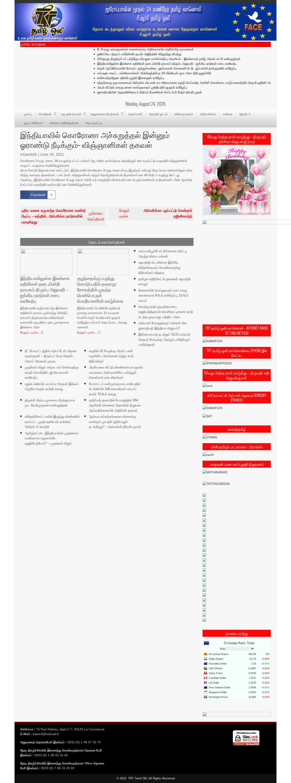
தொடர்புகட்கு (93, 122)
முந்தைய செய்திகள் (63, 216)
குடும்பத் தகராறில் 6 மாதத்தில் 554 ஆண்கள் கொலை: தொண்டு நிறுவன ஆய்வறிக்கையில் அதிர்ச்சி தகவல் (115, 405)
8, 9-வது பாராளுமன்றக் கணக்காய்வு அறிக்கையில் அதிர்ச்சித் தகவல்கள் (135, 49)
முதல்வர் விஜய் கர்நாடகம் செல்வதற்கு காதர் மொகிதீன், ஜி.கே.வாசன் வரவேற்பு (52, 372)
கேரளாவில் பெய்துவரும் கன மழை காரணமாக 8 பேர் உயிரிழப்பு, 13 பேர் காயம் (163, 295)
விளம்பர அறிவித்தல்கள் (64, 122)
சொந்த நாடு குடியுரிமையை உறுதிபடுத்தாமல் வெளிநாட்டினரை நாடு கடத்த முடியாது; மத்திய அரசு (165, 312)
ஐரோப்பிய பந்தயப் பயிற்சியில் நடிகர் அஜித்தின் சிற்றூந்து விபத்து (129, 54)
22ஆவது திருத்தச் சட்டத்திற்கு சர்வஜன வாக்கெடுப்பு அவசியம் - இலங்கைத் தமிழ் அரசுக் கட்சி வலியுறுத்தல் (158, 59)
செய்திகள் (45, 113)
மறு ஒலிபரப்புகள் (71, 113)
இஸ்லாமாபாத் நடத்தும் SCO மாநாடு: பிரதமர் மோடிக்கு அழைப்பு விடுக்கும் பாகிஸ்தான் (164, 339)
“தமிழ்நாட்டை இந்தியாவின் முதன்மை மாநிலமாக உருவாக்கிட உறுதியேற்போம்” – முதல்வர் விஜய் (51, 438)
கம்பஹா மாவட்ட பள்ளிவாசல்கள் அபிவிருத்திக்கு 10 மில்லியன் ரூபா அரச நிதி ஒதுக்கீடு (144, 73)
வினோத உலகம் (184, 113)
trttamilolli (28, 154)
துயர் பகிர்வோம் (33, 122)
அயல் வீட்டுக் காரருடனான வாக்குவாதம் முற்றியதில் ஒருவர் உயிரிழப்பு (132, 87)
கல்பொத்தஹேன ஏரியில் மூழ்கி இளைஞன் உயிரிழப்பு (120, 78)
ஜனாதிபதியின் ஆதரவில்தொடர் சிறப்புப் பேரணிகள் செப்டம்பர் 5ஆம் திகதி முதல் (139, 92)
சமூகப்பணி (135, 113)
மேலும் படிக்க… (30, 332)
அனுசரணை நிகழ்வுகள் (104, 113)
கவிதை (227, 113)
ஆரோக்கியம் (208, 113)
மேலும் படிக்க (155, 213)
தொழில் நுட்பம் (158, 113)
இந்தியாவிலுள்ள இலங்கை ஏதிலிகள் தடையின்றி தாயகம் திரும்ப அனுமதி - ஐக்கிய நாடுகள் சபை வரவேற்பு (156, 63)
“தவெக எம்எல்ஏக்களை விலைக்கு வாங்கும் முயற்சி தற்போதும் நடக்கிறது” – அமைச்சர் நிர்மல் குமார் (115, 422)
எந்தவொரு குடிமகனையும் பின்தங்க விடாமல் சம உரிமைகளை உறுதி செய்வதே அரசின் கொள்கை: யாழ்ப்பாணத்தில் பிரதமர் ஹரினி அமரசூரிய (179, 82)
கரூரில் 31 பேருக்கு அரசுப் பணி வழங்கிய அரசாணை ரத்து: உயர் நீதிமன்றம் (111, 356)
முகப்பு (28, 113)
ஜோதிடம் (245, 113)
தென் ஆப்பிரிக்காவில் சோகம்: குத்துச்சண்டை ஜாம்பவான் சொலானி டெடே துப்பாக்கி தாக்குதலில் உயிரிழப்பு (156, 68)
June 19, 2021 (52, 154)
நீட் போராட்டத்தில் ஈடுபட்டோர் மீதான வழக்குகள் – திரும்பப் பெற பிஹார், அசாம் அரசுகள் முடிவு (51, 356)
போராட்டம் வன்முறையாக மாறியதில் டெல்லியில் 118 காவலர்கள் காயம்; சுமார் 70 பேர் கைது (114, 389)
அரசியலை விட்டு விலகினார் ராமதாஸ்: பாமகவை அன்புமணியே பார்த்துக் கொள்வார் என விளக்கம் (116, 372)
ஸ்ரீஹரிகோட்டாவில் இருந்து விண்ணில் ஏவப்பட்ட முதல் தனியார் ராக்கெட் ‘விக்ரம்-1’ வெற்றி (52, 422)
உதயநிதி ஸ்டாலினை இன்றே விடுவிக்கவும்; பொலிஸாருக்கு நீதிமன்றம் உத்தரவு (159, 267)
